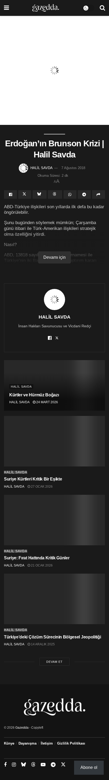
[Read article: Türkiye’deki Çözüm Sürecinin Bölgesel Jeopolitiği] (54, 599)
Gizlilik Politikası (71, 743)
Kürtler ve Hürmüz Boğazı (34, 395)
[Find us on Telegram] (53, 765)
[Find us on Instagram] (14, 765)
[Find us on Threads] (33, 764)
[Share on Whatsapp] (69, 194)
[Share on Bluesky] (40, 194)
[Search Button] (102, 8)
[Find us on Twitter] (63, 764)
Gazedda (22, 727)
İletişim (47, 743)
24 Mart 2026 (46, 402)
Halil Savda (21, 386)
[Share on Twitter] (24, 194)
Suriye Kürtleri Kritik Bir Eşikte (33, 479)
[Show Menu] (6, 8)
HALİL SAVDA (41, 168)
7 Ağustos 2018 (73, 168)
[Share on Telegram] (84, 194)
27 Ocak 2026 (41, 486)
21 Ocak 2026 (41, 565)
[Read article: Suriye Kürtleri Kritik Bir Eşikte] (54, 441)
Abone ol (88, 767)
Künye (9, 743)
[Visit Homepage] (45, 8)
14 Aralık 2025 (42, 644)
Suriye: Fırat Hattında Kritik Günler (36, 558)
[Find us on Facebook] (5, 765)
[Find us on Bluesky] (23, 764)
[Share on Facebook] (10, 194)
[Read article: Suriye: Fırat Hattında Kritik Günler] (54, 520)
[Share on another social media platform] (98, 194)
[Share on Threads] (55, 194)
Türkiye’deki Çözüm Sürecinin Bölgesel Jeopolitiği (52, 637)
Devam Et (54, 661)
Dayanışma (28, 743)
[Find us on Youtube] (43, 765)
